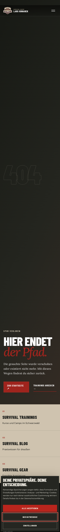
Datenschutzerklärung (34, 498)
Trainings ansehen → (43, 387)
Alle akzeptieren (30, 508)
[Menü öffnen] (53, 10)
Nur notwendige (30, 517)
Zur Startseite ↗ (15, 387)
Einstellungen (30, 525)
